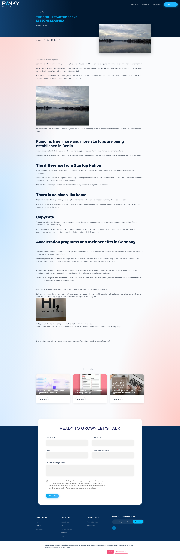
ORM (62, 536)
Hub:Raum (60, 270)
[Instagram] (59, 40)
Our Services (132, 4)
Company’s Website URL (100, 450)
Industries (145, 4)
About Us (38, 525)
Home (38, 12)
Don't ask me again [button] (121, 551)
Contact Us (171, 4)
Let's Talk (52, 496)
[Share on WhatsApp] (55, 40)
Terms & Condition (92, 522)
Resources (156, 4)
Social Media (65, 522)
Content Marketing (66, 529)
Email (48, 450)
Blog (43, 12)
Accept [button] (110, 551)
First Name (50, 438)
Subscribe (138, 522)
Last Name (96, 438)
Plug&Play (39, 252)
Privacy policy (91, 525)
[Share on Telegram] (51, 40)
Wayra (40, 324)
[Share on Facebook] (44, 40)
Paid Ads (64, 532)
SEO (62, 525)
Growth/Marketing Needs (55, 463)
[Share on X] (48, 40)
